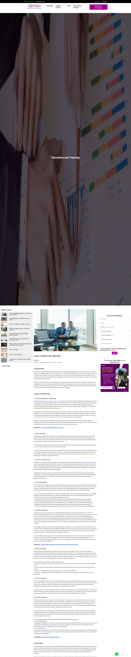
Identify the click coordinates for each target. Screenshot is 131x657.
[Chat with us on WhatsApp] (116, 654)
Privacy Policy (111, 350)
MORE (69, 6)
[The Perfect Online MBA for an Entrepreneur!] (115, 377)
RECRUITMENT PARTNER (77, 6)
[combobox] (102, 327)
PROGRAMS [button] (49, 6)
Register (105, 1)
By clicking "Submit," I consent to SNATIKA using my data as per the (113, 349)
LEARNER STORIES (58, 6)
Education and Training (45, 362)
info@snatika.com (40, 1)
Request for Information (98, 7)
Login (97, 1)
